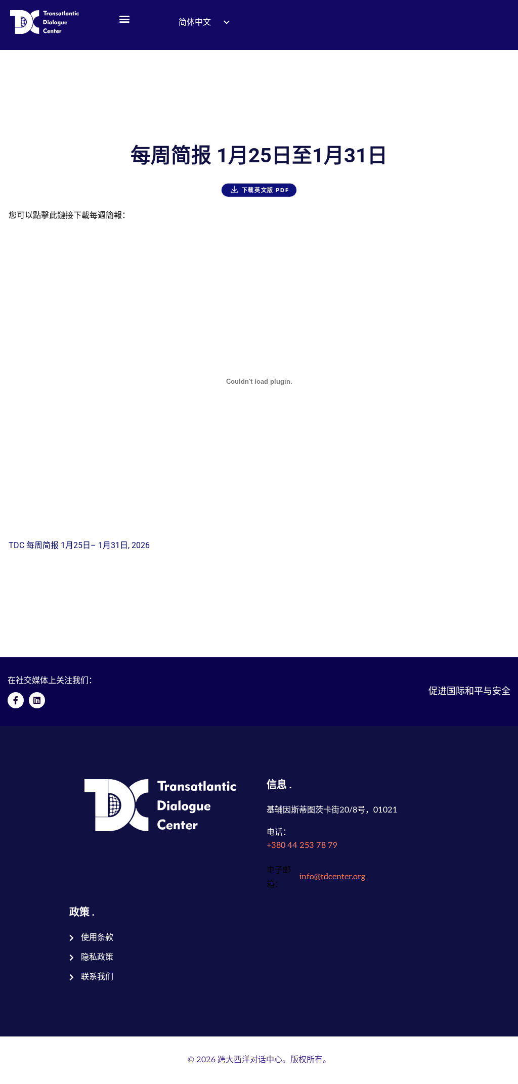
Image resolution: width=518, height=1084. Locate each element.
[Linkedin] (37, 700)
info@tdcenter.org (332, 877)
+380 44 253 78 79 (302, 845)
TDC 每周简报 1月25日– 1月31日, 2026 (79, 545)
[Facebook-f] (16, 700)
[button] (124, 18)
